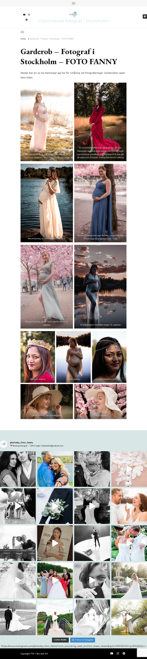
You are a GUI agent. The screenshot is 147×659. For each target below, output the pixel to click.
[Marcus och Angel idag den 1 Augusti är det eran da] (92, 469)
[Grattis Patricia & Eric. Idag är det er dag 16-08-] (55, 617)
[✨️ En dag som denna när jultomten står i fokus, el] (55, 506)
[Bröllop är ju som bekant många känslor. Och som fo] (92, 506)
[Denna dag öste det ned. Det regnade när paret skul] (92, 580)
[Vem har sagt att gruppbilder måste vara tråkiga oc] (55, 580)
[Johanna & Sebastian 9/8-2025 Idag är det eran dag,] (92, 617)
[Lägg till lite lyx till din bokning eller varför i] (92, 543)
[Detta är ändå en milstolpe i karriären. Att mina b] (55, 543)
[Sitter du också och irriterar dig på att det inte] (18, 506)
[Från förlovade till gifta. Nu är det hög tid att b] (18, 617)
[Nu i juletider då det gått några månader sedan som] (18, 543)
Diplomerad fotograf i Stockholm (73, 21)
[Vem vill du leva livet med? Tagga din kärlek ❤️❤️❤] (18, 580)
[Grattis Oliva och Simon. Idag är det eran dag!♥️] (18, 469)
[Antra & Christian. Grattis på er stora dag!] (55, 469)
